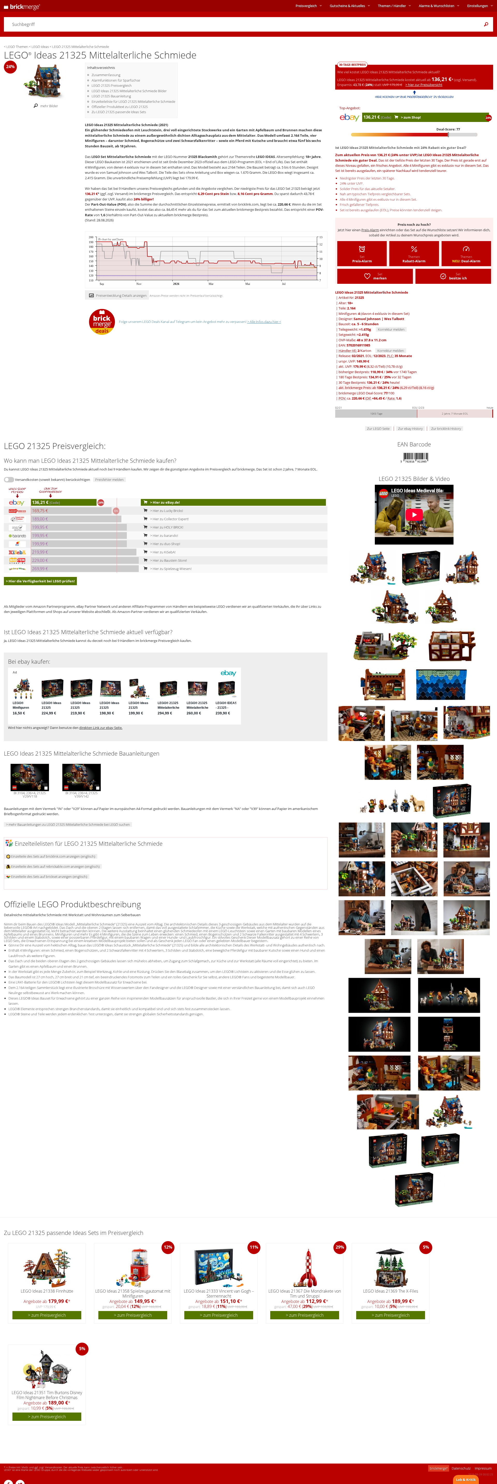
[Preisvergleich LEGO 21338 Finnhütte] (47, 1268)
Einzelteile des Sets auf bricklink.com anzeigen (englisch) (52, 856)
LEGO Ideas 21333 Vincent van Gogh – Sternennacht (219, 1293)
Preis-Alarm (370, 230)
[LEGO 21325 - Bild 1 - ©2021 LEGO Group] (421, 567)
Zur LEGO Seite (378, 428)
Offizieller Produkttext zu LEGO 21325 (120, 106)
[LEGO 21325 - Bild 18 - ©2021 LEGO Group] (466, 839)
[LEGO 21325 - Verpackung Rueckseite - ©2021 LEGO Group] (388, 1150)
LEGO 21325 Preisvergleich (112, 85)
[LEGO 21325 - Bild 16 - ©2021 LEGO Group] (362, 839)
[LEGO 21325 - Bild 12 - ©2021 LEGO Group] (388, 761)
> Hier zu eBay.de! (164, 502)
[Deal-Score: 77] (414, 134)
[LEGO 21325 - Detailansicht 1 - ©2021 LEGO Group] (380, 995)
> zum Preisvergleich (47, 1315)
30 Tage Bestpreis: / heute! (369, 382)
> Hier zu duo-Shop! (164, 543)
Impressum (483, 1468)
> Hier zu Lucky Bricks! (166, 510)
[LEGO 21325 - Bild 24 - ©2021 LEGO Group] (466, 917)
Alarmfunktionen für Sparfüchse (116, 80)
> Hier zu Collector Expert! (169, 519)
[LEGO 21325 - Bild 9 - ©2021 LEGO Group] (362, 723)
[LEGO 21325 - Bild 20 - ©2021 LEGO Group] (415, 878)
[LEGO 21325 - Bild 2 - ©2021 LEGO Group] (462, 567)
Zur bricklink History (446, 428)
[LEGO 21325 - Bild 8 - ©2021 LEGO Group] (441, 684)
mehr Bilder (49, 106)
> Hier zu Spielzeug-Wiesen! (170, 568)
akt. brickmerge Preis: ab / (386, 387)
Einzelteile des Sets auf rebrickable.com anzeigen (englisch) (55, 866)
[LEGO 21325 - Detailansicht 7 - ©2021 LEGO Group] (388, 1111)
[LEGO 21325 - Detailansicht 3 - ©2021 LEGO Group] (380, 1033)
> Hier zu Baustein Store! (168, 560)
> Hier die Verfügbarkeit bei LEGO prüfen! (40, 581)
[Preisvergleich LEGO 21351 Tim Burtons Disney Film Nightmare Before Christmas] (47, 1369)
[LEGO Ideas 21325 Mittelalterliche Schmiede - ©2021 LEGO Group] (44, 81)
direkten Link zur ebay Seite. (100, 727)
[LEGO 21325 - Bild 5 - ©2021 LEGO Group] (386, 645)
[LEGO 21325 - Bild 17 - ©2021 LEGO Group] (415, 839)
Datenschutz (461, 1468)
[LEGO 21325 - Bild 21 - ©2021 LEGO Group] (467, 878)
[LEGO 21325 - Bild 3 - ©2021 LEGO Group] (395, 606)
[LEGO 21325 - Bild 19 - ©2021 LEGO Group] (362, 878)
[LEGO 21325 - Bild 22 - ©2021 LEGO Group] (362, 917)
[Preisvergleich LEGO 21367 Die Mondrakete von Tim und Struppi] (305, 1268)
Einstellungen (477, 5)
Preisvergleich (306, 5)
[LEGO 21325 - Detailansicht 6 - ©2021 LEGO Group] (449, 1072)
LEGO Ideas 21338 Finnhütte (47, 1291)
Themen (392, 5)
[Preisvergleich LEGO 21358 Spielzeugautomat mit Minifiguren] (133, 1268)
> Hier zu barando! (163, 535)
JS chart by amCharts (110, 239)
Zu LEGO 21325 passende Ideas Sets (119, 112)
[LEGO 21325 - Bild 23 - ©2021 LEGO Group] (415, 917)
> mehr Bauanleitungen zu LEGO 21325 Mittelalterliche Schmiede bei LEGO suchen (68, 824)
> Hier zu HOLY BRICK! (166, 527)
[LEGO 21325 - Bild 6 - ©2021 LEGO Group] (452, 645)
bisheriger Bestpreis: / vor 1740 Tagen (378, 372)
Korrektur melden (391, 329)
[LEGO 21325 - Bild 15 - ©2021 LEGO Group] (452, 800)
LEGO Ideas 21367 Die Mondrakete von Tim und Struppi (304, 1293)
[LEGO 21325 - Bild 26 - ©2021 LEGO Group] (440, 956)
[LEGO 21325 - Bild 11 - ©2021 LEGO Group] (467, 723)
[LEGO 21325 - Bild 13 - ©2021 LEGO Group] (440, 761)
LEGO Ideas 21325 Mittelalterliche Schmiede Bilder (129, 91)
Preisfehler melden (109, 479)
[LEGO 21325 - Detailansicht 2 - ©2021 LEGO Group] (449, 995)
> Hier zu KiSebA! (162, 552)
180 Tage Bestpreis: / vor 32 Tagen (375, 377)
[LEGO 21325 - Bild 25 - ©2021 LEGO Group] (388, 956)
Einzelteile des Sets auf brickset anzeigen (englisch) (48, 876)
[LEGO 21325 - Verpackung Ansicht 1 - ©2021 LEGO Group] (440, 1150)
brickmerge (439, 1468)
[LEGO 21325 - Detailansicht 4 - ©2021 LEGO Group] (449, 1033)
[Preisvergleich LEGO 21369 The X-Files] (391, 1268)
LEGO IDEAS (265, 156)
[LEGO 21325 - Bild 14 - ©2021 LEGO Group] (393, 800)
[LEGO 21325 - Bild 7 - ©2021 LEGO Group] (383, 684)
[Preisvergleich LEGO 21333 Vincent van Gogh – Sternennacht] (219, 1268)
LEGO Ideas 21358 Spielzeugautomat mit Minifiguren (132, 1293)
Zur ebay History (410, 428)
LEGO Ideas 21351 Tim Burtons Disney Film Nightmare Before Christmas (47, 1395)
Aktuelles (347, 5)
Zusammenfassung (106, 75)
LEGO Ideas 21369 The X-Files (390, 1291)
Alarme (436, 5)
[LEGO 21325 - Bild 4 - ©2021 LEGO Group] (441, 606)
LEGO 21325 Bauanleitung (111, 96)
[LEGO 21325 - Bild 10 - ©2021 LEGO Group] (414, 723)
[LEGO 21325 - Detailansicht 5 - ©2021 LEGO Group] (380, 1072)
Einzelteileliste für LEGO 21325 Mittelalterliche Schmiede (133, 101)
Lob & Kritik (466, 1479)
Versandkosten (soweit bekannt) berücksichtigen (52, 479)
